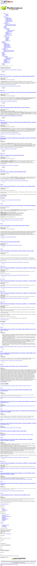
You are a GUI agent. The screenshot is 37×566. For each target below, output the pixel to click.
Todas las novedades (3, 381)
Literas (7, 22)
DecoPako (1, 437)
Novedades (3, 509)
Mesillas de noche (6, 44)
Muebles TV (7, 34)
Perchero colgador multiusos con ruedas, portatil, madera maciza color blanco (14, 225)
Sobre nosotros (4, 517)
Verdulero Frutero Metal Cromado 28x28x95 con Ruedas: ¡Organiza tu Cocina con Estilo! (17, 250)
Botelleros (5, 26)
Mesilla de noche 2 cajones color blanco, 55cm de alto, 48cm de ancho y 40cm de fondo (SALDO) (18, 92)
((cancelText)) (2, 550)
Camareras (7, 38)
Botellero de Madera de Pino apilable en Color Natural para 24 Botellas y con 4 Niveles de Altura (18, 280)
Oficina (6, 23)
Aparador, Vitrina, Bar (7, 59)
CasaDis (1, 203)
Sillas (5, 16)
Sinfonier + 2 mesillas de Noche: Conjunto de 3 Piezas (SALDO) (12, 155)
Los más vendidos (4, 510)
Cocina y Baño (7, 36)
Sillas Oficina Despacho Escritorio (11, 25)
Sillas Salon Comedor (9, 35)
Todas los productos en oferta (4, 319)
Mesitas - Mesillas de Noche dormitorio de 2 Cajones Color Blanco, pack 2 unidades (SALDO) (17, 186)
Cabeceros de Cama (8, 20)
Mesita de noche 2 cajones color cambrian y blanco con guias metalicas (13, 430)
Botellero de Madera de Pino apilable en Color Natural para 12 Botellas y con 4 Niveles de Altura (18, 267)
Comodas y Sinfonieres (9, 19)
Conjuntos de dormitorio (9, 21)
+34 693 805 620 (6, 0)
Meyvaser (1, 327)
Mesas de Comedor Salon (11, 30)
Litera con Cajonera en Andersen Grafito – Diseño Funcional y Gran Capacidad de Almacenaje (18, 205)
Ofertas (3, 508)
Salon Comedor (7, 28)
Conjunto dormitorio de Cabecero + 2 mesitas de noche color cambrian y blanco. (15, 494)
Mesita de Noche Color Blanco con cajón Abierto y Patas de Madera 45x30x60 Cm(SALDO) (17, 76)
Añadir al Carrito (3, 78)
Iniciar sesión (4, 525)
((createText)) (7, 550)
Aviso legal (3, 515)
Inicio (3, 13)
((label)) (1, 549)
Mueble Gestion (2, 74)
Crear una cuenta (4, 526)
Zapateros (7, 15)
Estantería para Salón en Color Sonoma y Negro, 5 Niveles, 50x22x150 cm (14, 366)
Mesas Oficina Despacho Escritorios (11, 24)
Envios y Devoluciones (5, 514)
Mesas (7, 29)
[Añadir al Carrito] (0, 135)
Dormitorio (6, 17)
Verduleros (7, 37)
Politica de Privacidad (5, 518)
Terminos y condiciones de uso (6, 516)
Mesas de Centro (8, 58)
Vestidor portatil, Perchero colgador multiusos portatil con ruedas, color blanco (15, 107)
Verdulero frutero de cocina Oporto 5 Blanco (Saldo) (10, 241)
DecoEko (1, 184)
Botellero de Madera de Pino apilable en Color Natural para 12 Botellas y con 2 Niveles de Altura (18, 463)
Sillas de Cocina (8, 40)
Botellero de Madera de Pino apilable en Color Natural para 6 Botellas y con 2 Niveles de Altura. (18, 303)
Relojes (3, 63)
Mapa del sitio (4, 519)
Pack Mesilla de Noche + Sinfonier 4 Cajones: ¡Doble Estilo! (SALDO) (13, 171)
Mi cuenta (3, 520)
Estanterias (7, 32)
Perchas (7, 14)
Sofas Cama (5, 27)
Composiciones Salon (9, 33)
